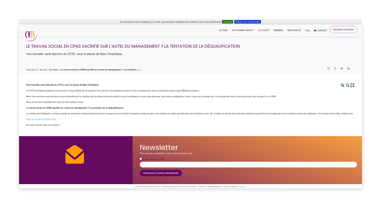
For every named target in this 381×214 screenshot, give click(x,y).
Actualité (264, 30)
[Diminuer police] (347, 85)
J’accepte (227, 21)
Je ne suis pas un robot (153, 158)
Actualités (53, 69)
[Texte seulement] (352, 85)
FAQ (307, 30)
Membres (278, 30)
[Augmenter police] (342, 85)
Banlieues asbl (241, 186)
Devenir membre (343, 29)
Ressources (294, 30)
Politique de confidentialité (247, 21)
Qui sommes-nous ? (243, 30)
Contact (321, 30)
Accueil (223, 30)
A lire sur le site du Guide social (41, 119)
